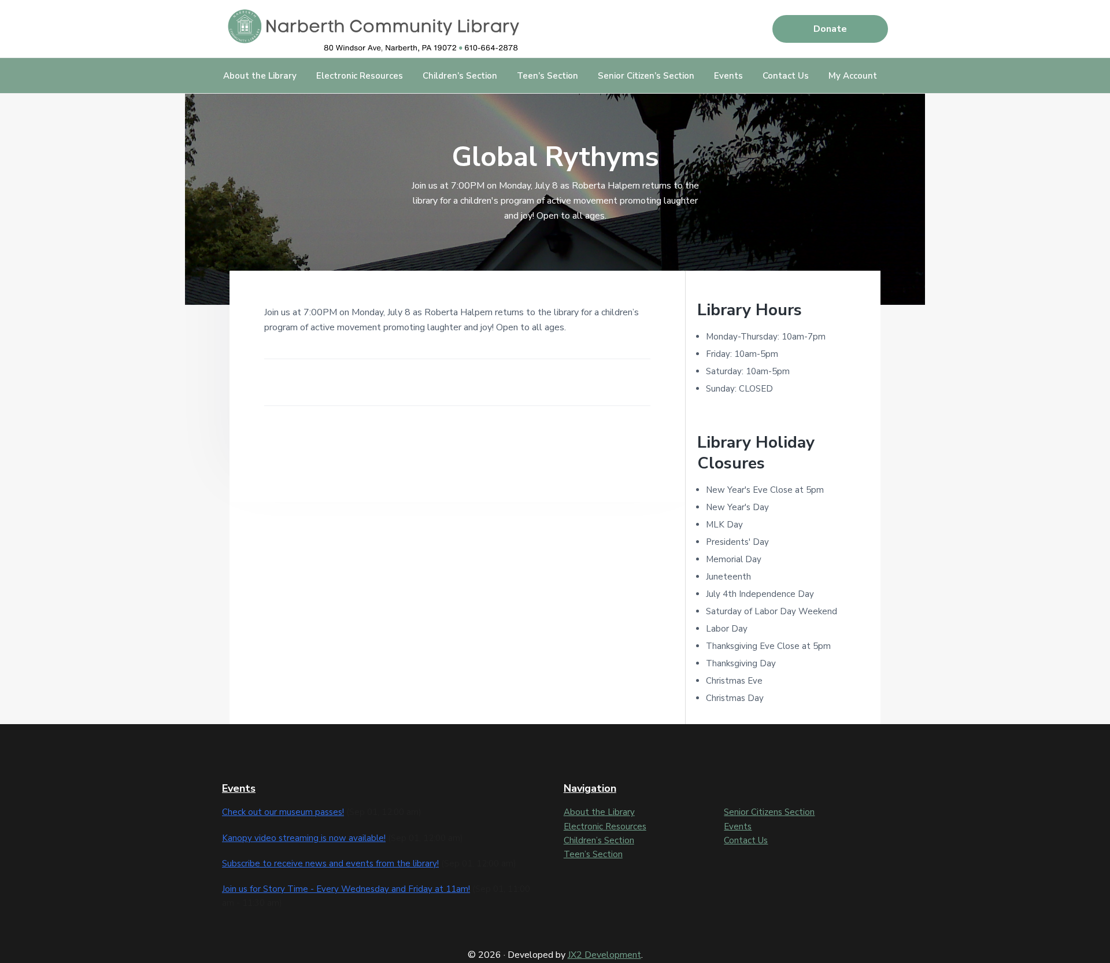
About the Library (599, 812)
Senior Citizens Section (769, 812)
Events (738, 826)
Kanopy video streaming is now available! (304, 838)
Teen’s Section (593, 854)
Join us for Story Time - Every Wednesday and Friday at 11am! (346, 889)
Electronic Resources (605, 826)
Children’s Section (599, 840)
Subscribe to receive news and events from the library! (330, 863)
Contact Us (746, 840)
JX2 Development (604, 955)
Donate (830, 29)
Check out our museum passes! (283, 812)
